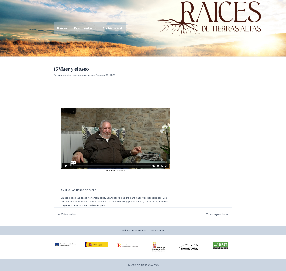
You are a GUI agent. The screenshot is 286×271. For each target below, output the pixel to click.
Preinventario (84, 28)
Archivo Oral (112, 28)
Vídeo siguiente (217, 214)
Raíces (62, 28)
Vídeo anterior (68, 214)
